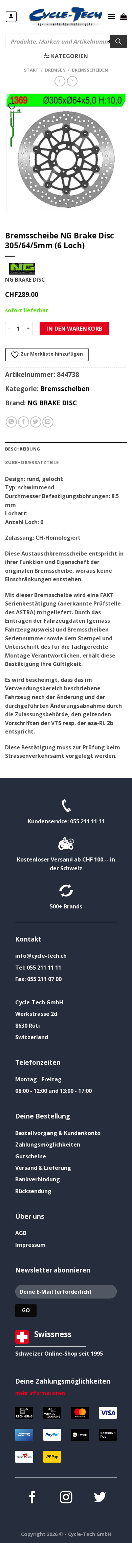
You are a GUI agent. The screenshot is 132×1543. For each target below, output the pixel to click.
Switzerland (31, 1037)
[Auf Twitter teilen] (35, 422)
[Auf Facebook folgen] (32, 1498)
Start (31, 70)
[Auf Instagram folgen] (66, 1498)
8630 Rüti (27, 1025)
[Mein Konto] (11, 16)
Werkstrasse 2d (36, 1014)
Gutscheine (30, 1156)
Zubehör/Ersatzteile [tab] (32, 462)
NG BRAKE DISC (52, 402)
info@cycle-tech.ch (41, 955)
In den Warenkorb (74, 328)
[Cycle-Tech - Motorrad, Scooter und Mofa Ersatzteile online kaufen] (65, 16)
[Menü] (111, 16)
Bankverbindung (37, 1179)
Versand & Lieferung (43, 1168)
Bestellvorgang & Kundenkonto (58, 1133)
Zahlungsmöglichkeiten (47, 1144)
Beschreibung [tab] (22, 449)
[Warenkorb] (123, 16)
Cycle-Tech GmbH (39, 1002)
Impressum (30, 1245)
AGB (20, 1233)
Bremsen (55, 70)
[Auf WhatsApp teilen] (11, 422)
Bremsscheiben (90, 70)
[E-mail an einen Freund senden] (47, 422)
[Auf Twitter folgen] (100, 1498)
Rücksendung (33, 1191)
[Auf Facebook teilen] (23, 422)
